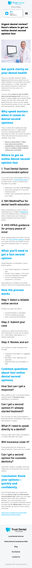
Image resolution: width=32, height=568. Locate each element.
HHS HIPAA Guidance (16, 239)
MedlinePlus (24, 212)
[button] (26, 13)
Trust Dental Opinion (21, 179)
